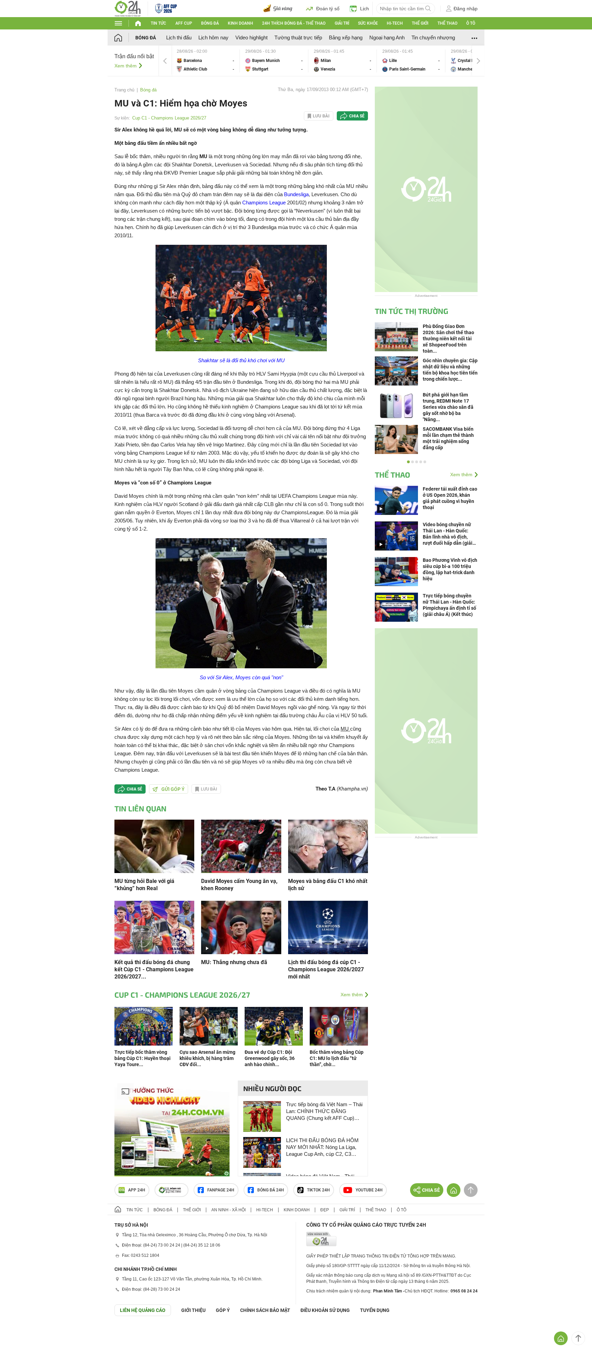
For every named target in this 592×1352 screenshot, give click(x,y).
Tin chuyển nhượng (433, 37)
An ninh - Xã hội (228, 1210)
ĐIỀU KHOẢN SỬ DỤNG (325, 1310)
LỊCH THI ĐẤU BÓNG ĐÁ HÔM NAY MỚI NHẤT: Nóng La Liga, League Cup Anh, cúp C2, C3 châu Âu (322, 1147)
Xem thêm (125, 65)
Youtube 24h (369, 1190)
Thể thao (447, 23)
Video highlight (251, 37)
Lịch (364, 8)
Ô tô (470, 23)
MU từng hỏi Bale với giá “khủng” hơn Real (144, 885)
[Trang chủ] (124, 37)
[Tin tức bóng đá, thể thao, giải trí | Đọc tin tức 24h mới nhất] (127, 8)
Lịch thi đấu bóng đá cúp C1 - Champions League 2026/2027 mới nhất (326, 969)
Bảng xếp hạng (345, 37)
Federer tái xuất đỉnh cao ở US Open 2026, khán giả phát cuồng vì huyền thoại (450, 498)
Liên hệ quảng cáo (142, 1310)
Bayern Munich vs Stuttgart (274, 61)
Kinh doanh (240, 23)
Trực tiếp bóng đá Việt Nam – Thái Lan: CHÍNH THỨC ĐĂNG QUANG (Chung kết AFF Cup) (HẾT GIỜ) (324, 1111)
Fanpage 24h (220, 1190)
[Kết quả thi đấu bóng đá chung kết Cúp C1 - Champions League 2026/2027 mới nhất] (154, 927)
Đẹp (324, 1210)
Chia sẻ (357, 116)
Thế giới (420, 23)
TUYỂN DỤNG (375, 1310)
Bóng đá (210, 23)
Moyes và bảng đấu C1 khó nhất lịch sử (327, 885)
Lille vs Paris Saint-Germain (411, 61)
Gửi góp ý (173, 789)
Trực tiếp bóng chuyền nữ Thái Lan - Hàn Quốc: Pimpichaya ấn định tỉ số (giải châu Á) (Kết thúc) (449, 605)
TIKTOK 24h (318, 1190)
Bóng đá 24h (270, 1190)
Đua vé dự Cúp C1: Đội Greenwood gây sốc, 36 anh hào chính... (270, 1058)
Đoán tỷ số (328, 8)
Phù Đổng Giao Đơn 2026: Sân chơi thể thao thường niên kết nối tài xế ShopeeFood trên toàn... (448, 339)
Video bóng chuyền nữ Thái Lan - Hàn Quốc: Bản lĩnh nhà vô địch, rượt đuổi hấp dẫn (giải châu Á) (447, 534)
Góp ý (223, 1310)
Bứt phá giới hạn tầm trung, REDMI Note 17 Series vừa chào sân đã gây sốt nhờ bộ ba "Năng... (448, 407)
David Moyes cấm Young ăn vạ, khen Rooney (239, 885)
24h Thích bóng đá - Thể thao (293, 23)
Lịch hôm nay (213, 37)
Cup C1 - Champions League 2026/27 (169, 118)
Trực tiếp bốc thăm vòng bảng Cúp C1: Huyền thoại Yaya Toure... (142, 1058)
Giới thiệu (193, 1310)
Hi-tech (395, 23)
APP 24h (136, 1190)
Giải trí (342, 23)
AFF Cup (183, 23)
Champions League (264, 202)
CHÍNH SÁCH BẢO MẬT (265, 1310)
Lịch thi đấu (179, 37)
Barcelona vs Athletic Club (205, 61)
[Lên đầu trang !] (578, 1338)
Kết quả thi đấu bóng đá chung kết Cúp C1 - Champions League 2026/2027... (154, 969)
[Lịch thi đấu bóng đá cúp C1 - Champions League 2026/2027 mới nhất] (328, 927)
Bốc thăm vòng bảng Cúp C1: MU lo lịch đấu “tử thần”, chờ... (336, 1058)
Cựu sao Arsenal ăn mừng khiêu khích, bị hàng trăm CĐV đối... (207, 1058)
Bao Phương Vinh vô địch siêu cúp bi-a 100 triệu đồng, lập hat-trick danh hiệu (450, 569)
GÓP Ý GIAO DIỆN (20, 1333)
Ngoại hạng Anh (387, 37)
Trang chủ (124, 89)
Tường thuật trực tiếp (298, 37)
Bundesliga (296, 194)
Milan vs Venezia (342, 61)
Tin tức (158, 23)
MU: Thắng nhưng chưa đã (234, 962)
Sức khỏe (368, 23)
